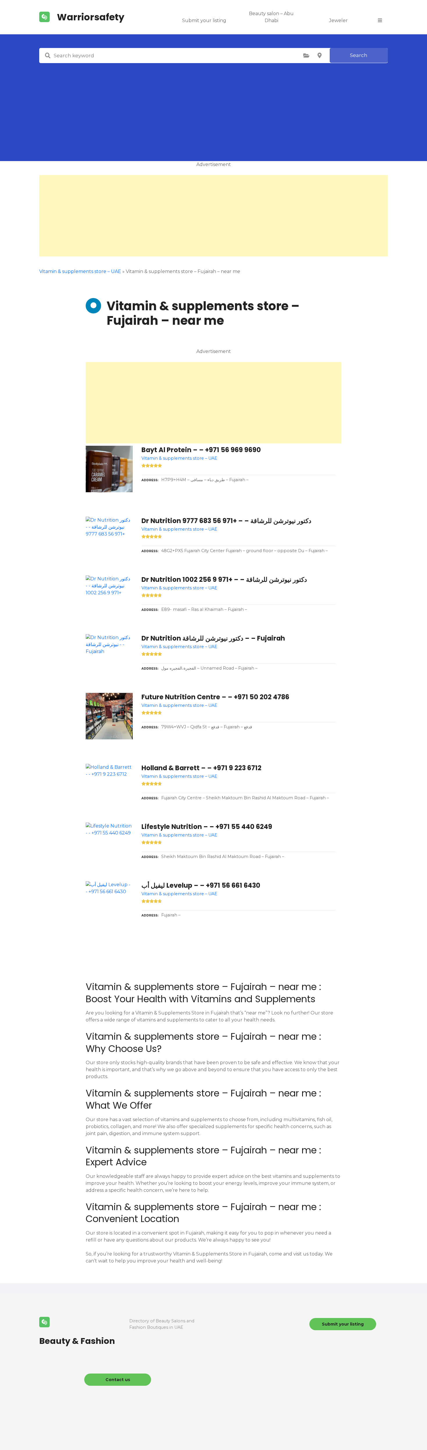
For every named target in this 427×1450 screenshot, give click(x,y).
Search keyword (47, 55)
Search (358, 55)
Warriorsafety (90, 17)
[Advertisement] (213, 106)
